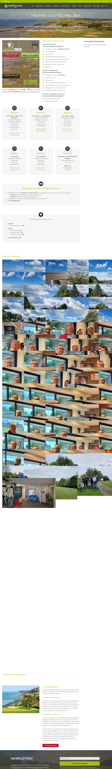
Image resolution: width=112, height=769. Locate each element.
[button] (106, 6)
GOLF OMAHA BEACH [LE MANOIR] (53, 96)
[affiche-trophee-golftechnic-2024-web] (20, 40)
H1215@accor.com (15, 200)
